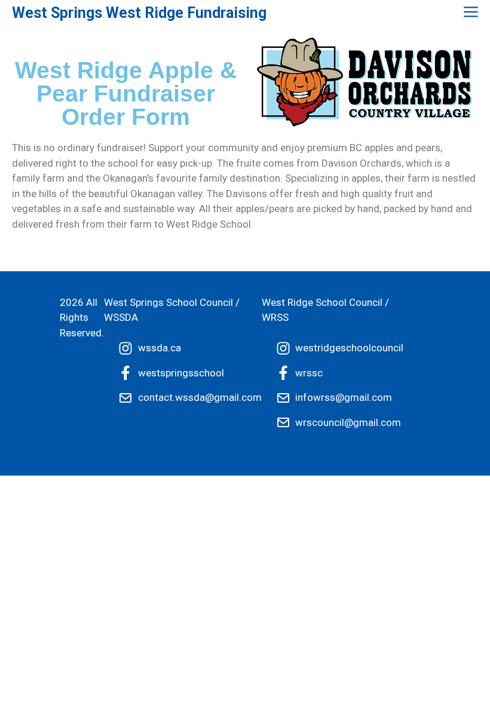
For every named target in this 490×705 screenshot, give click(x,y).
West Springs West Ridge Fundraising (139, 13)
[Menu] (469, 13)
